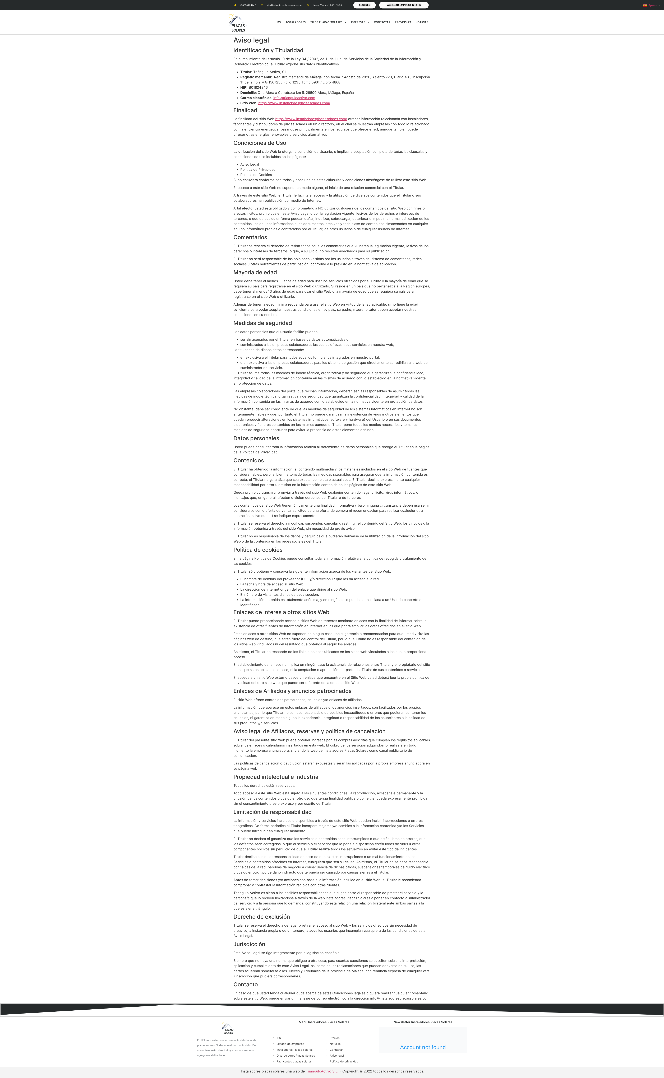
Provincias (403, 22)
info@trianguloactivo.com (294, 98)
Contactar (382, 22)
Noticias (422, 22)
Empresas (358, 22)
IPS (279, 22)
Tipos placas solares (326, 22)
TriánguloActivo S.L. (322, 1071)
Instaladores (295, 22)
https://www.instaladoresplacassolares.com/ (294, 103)
